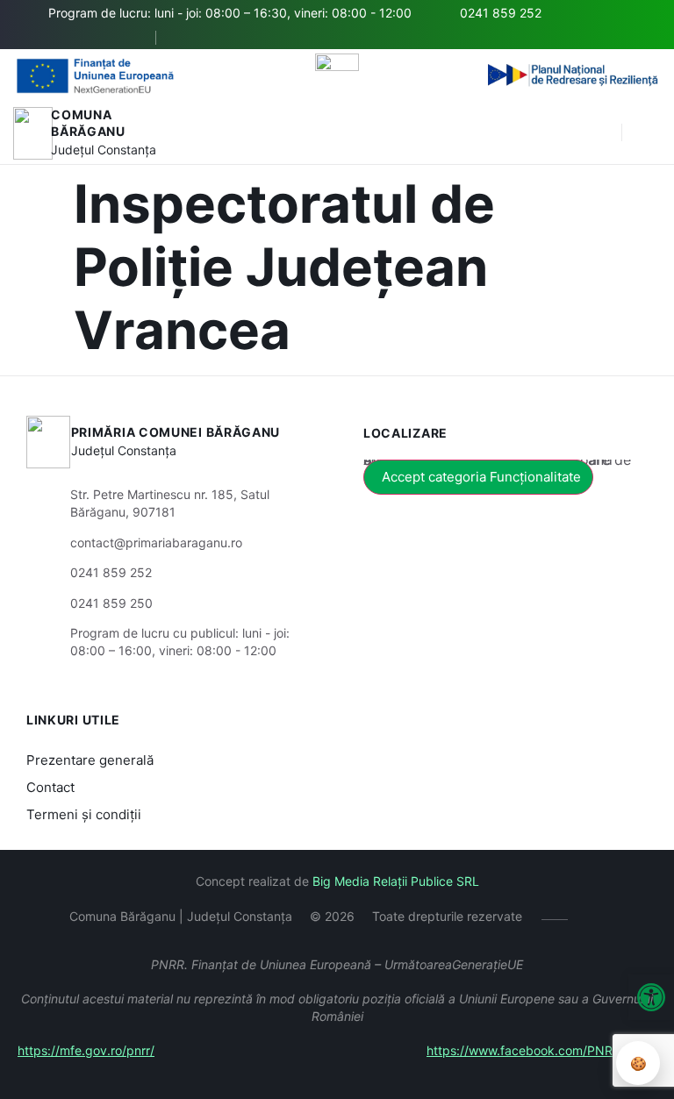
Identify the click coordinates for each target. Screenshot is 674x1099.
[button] (599, 133)
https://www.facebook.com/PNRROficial (541, 1050)
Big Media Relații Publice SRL (395, 881)
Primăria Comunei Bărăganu (176, 432)
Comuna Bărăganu (88, 123)
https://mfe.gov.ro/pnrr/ (86, 1050)
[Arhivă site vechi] (189, 38)
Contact (50, 787)
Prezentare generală (90, 760)
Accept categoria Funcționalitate (481, 476)
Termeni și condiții (83, 814)
